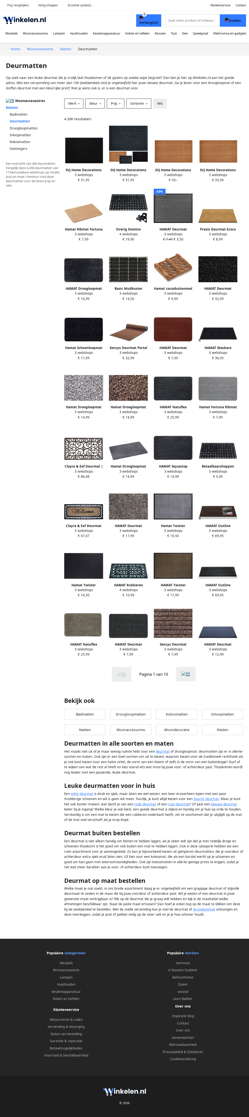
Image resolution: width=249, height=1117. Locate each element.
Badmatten (18, 114)
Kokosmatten (20, 142)
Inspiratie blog (183, 1016)
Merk (72, 103)
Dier (185, 33)
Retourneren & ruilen (66, 1019)
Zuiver (183, 984)
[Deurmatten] (186, 674)
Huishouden (79, 33)
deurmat (162, 751)
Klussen (160, 33)
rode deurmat (145, 804)
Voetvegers (18, 148)
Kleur (93, 103)
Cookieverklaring (183, 1059)
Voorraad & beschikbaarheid (66, 1055)
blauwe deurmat (224, 804)
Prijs (114, 103)
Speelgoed (200, 33)
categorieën (75, 953)
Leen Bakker (183, 999)
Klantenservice (221, 5)
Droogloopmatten (23, 128)
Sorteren (137, 103)
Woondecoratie (176, 729)
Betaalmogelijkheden (66, 1048)
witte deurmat (82, 794)
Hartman (183, 963)
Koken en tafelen (137, 33)
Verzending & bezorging (66, 1026)
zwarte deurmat (206, 799)
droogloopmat (204, 909)
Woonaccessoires (35, 33)
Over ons (183, 1030)
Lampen (59, 33)
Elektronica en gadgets (229, 33)
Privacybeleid (173, 1052)
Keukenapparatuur (106, 33)
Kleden (222, 729)
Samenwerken (183, 1037)
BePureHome (182, 977)
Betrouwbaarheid (182, 1044)
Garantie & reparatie (66, 1041)
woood (183, 991)
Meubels (11, 33)
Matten (12, 107)
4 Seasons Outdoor (183, 970)
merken (192, 953)
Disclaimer (195, 1052)
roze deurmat (178, 804)
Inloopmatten (20, 135)
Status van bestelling (66, 1034)
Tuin (174, 33)
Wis (160, 103)
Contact (241, 5)
